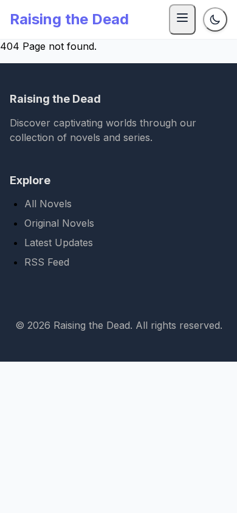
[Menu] (182, 19)
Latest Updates (58, 242)
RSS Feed (46, 262)
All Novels (48, 204)
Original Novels (59, 223)
